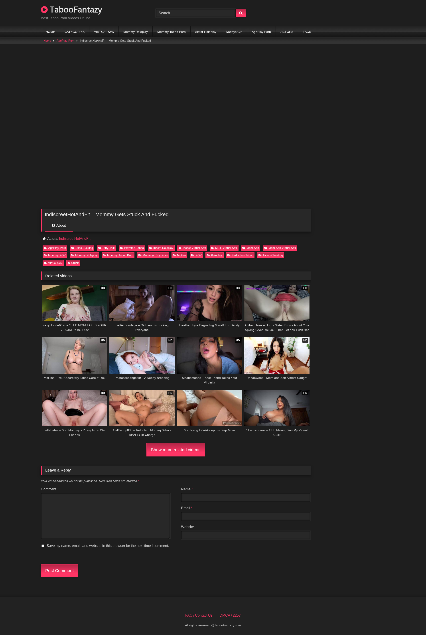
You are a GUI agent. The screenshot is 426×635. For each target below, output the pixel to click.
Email (186, 508)
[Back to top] (412, 621)
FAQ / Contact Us (199, 615)
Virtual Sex (55, 263)
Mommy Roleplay (135, 31)
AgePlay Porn (261, 31)
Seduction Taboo (242, 255)
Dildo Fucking (84, 248)
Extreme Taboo (134, 248)
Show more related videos (176, 449)
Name (187, 489)
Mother (181, 255)
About (61, 225)
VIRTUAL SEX (104, 31)
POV (198, 255)
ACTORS (286, 31)
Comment (48, 489)
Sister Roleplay (205, 31)
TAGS (307, 31)
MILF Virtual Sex (226, 248)
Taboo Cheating (273, 255)
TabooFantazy (75, 9)
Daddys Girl (234, 31)
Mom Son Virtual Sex (282, 248)
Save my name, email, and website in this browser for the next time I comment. (108, 546)
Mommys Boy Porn (155, 255)
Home (47, 40)
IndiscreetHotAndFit (74, 238)
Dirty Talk (109, 248)
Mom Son (253, 248)
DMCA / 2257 (230, 615)
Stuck (75, 263)
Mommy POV (57, 255)
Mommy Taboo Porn (171, 31)
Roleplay (216, 255)
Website (187, 527)
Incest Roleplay (163, 248)
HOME (50, 31)
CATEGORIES (75, 31)
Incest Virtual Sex (194, 248)
